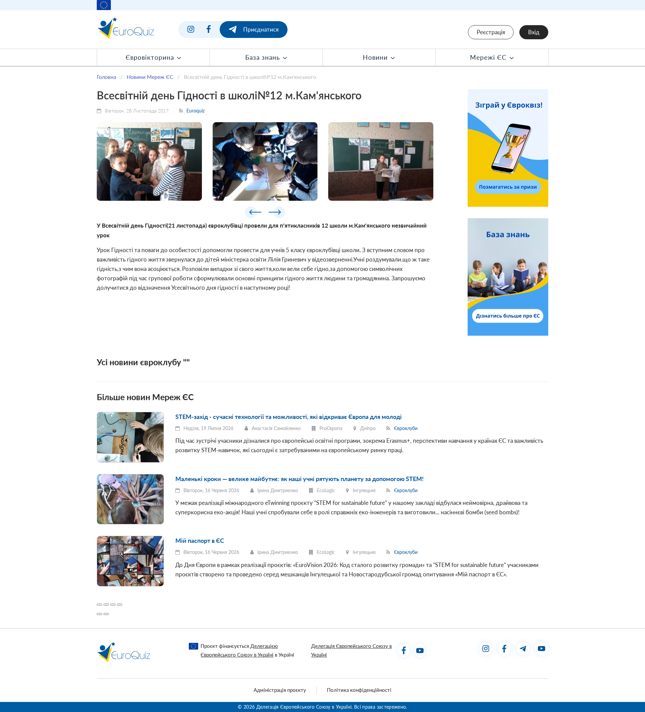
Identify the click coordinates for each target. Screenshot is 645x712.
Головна (106, 77)
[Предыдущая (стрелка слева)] (99, 614)
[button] (253, 213)
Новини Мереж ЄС (150, 77)
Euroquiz (195, 110)
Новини (376, 57)
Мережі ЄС (489, 57)
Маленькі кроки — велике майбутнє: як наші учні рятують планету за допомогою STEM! (299, 478)
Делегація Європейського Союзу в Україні (351, 650)
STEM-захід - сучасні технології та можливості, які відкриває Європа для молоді (288, 416)
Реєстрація (491, 32)
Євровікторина (151, 57)
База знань (263, 57)
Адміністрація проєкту (280, 690)
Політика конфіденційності (359, 690)
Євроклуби (406, 428)
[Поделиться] (106, 605)
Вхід (534, 32)
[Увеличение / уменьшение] (119, 605)
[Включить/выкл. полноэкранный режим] (113, 605)
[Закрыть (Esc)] (99, 605)
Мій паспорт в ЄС (199, 540)
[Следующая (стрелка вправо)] (106, 614)
